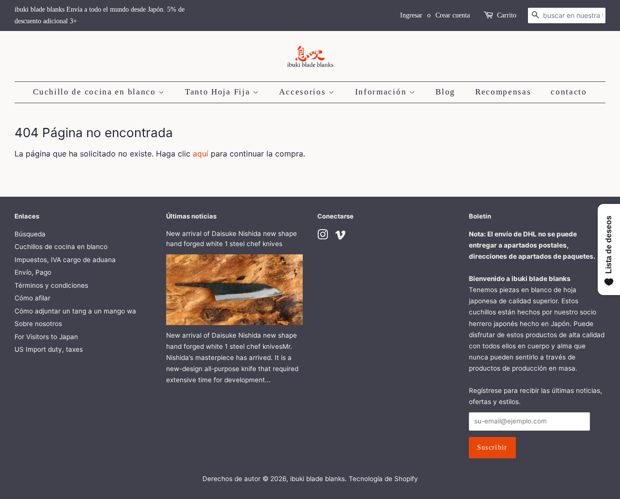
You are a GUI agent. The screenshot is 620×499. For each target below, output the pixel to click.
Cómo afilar (32, 298)
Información (382, 91)
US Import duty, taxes (49, 349)
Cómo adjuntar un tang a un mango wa (75, 311)
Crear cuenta (452, 15)
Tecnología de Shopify (383, 479)
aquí (200, 153)
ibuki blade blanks (317, 479)
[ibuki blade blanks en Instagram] (322, 236)
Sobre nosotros (38, 323)
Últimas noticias (191, 216)
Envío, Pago (33, 272)
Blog (445, 91)
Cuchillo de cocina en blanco (95, 91)
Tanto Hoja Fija (219, 91)
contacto (569, 91)
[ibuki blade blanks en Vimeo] (340, 236)
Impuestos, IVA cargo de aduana (65, 260)
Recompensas (503, 91)
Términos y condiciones (51, 285)
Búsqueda (30, 234)
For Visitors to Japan (46, 337)
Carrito (506, 15)
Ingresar (411, 15)
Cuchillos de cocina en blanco (61, 246)
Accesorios (303, 91)
